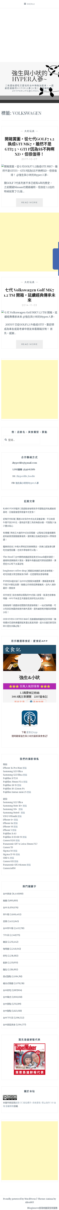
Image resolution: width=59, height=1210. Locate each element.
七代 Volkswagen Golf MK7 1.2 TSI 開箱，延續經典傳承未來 (29, 295)
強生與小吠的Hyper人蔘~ (30, 76)
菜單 (5, 921)
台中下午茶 (8, 1017)
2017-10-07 (30, 159)
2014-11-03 (29, 305)
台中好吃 (7, 990)
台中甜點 (7, 1011)
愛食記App (31, 732)
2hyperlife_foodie (25, 476)
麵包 (5, 969)
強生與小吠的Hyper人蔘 (27, 483)
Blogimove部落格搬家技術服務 (42, 1208)
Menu (31, 4)
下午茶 (6, 935)
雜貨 (5, 942)
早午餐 (6, 914)
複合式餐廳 (8, 983)
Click (56, 259)
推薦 (5, 900)
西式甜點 (7, 976)
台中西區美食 (9, 1024)
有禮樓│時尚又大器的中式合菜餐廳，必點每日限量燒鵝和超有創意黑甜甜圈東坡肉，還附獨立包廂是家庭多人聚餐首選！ (29, 536)
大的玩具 (29, 131)
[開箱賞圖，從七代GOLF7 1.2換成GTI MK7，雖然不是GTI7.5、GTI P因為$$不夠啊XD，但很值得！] (29, 174)
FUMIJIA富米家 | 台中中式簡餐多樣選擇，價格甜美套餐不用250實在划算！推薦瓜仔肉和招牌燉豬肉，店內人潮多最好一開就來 (29, 584)
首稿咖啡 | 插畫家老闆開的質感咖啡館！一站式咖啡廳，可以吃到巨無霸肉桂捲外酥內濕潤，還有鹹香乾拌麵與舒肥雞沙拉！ (29, 609)
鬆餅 (5, 962)
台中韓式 (7, 997)
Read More (32, 204)
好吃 (5, 955)
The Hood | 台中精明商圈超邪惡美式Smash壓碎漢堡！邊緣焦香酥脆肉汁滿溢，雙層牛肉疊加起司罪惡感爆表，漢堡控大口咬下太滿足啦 (29, 560)
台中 (5, 907)
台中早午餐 (8, 928)
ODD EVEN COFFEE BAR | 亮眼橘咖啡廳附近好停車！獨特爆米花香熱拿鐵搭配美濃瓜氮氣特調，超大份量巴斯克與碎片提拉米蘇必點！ (29, 622)
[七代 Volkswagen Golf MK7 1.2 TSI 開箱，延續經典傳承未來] (29, 316)
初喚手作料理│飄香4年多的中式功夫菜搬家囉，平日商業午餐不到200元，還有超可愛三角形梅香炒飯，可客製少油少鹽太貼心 (29, 522)
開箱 (24, 768)
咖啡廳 (6, 948)
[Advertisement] (29, 35)
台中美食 (7, 893)
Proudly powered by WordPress (19, 1199)
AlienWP (29, 1202)
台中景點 (7, 1004)
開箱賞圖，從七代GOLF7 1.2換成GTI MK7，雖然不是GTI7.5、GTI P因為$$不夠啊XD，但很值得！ (29, 146)
